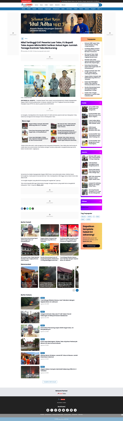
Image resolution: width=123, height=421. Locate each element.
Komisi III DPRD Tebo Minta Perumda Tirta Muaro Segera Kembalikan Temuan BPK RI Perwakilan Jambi (95, 115)
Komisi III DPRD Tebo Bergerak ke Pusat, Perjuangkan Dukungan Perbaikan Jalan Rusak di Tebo (95, 142)
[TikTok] (67, 410)
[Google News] (63, 410)
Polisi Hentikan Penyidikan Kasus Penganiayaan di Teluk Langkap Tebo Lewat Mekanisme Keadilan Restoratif (94, 164)
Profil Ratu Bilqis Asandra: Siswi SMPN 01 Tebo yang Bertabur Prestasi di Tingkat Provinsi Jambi (69, 240)
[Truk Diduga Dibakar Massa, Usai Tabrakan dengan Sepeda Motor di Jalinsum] (69, 249)
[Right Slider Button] (100, 8)
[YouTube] (59, 410)
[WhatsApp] (30, 209)
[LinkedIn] (71, 410)
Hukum (34, 9)
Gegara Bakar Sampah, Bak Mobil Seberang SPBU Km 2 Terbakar (38, 124)
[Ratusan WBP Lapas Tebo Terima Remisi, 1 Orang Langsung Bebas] (85, 158)
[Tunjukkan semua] (100, 103)
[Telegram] (27, 209)
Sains (63, 9)
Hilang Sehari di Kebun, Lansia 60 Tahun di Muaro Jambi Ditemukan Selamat (29, 284)
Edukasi (87, 9)
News (41, 5)
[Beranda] (22, 38)
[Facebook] (22, 209)
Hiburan (63, 5)
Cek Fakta (69, 9)
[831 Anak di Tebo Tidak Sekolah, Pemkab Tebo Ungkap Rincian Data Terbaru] (54, 126)
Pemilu (81, 9)
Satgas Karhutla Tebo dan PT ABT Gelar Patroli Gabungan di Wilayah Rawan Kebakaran (56, 314)
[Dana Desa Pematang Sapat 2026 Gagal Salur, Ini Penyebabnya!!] (25, 133)
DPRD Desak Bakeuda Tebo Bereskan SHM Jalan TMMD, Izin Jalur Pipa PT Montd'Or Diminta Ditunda (95, 129)
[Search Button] (100, 5)
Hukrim (51, 5)
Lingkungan (48, 9)
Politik (46, 5)
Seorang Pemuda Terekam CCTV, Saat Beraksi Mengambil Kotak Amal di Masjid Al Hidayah (95, 191)
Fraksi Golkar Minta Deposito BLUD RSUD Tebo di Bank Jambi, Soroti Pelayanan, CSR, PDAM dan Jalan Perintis (95, 122)
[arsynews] (27, 5)
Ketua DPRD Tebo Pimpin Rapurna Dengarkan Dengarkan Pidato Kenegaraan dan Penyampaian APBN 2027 (94, 108)
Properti (93, 9)
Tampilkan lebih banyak (50, 382)
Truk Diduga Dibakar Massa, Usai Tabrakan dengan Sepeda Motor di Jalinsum (64, 1)
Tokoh (75, 9)
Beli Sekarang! (91, 246)
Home (36, 5)
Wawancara (56, 9)
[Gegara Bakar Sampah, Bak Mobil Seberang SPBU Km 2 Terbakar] (25, 126)
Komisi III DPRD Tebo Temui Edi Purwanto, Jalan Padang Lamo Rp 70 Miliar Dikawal (94, 135)
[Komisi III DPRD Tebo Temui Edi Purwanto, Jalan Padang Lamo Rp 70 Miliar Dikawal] (85, 136)
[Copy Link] (33, 209)
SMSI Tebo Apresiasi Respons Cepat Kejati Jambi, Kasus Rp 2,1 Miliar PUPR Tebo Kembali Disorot (94, 178)
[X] (25, 209)
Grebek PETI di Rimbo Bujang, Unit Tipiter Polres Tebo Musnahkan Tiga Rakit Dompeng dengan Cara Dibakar (95, 184)
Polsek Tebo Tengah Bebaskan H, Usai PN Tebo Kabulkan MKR (92, 94)
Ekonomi (57, 5)
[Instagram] (55, 410)
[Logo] (61, 399)
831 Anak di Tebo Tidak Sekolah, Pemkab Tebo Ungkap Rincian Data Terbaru (67, 125)
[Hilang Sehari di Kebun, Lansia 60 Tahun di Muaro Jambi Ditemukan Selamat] (29, 277)
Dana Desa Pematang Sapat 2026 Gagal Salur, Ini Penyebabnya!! (39, 131)
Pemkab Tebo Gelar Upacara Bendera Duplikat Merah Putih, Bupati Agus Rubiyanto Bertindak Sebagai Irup (67, 139)
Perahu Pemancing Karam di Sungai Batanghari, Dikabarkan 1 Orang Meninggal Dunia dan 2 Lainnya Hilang (67, 132)
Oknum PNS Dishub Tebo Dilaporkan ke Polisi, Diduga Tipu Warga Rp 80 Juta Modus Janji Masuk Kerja (94, 171)
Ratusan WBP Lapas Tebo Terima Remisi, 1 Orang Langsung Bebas (92, 44)
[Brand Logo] (61, 393)
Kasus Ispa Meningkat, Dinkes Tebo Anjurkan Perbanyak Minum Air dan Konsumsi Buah (38, 139)
